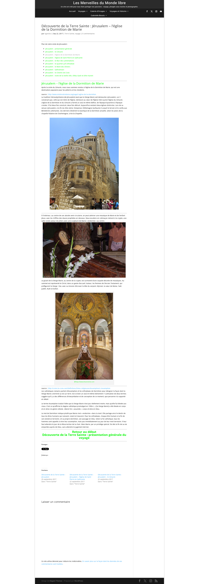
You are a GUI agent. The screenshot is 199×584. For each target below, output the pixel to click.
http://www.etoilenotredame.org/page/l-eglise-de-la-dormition (72, 94)
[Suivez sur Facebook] (147, 11)
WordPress (78, 581)
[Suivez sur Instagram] (156, 11)
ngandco (48, 33)
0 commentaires (88, 33)
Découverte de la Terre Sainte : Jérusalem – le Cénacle (110, 476)
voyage (77, 33)
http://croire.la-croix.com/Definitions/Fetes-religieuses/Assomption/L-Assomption (79, 388)
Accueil (72, 11)
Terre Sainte (69, 33)
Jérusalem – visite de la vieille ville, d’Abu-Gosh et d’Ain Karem (69, 76)
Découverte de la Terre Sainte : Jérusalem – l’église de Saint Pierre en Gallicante (82, 477)
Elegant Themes (56, 581)
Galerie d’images (97, 11)
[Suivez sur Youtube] (161, 11)
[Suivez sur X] (152, 11)
